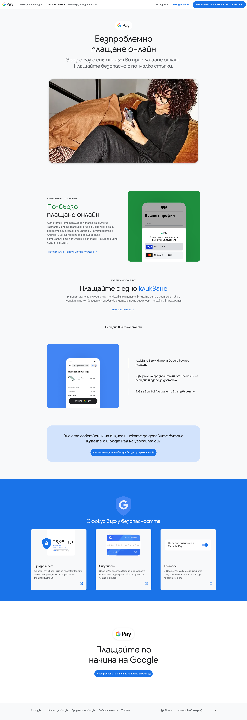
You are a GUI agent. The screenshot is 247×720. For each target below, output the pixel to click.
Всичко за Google (58, 683)
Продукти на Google (83, 683)
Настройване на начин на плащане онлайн (122, 646)
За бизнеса (161, 4)
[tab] (164, 349)
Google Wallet (181, 4)
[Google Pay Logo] (8, 4)
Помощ (169, 683)
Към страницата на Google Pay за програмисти (122, 425)
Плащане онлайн (55, 4)
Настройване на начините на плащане (219, 4)
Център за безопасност (82, 4)
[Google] (36, 683)
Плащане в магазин (31, 4)
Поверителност (108, 683)
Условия (125, 683)
